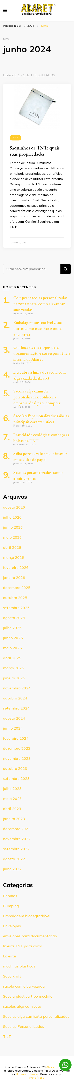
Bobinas (10, 895)
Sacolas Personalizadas (23, 1026)
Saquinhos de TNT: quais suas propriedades (35, 151)
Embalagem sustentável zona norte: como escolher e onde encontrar (37, 328)
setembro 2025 (16, 607)
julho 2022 (12, 869)
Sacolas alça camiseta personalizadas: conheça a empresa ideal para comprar (36, 397)
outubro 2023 (15, 768)
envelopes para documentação (30, 936)
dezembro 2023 (16, 748)
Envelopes (12, 926)
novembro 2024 (17, 688)
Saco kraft (12, 976)
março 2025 (13, 668)
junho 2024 (13, 728)
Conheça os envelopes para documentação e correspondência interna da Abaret (41, 353)
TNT (15, 137)
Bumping (11, 905)
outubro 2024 (15, 698)
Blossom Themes (27, 1074)
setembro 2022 (16, 848)
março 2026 (13, 557)
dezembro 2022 (16, 828)
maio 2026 (12, 537)
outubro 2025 (15, 597)
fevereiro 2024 (16, 738)
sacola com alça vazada (24, 986)
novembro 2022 (17, 838)
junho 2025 (13, 637)
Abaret (51, 1067)
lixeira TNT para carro (22, 946)
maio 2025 (12, 648)
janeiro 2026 (14, 577)
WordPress (36, 1077)
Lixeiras (10, 956)
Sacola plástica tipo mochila (28, 996)
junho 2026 (13, 527)
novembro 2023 (17, 758)
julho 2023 (12, 788)
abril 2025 (12, 658)
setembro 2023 (16, 778)
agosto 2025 (14, 617)
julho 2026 (12, 517)
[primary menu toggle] (5, 10)
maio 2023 (12, 798)
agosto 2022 (14, 859)
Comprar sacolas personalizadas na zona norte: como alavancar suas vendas (40, 303)
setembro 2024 (16, 708)
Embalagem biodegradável (26, 916)
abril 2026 (12, 547)
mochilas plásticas (19, 966)
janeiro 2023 (14, 818)
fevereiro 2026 (16, 567)
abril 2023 (12, 808)
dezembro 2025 (16, 587)
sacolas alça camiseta (22, 1006)
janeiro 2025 (14, 678)
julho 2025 (12, 627)
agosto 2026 (14, 507)
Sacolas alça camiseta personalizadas (36, 1016)
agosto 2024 (14, 718)
